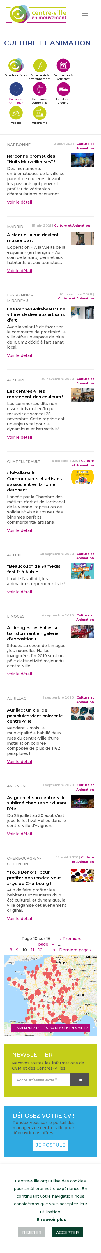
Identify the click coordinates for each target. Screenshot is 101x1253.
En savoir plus (51, 1219)
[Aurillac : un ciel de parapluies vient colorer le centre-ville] (82, 713)
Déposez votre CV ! (43, 1115)
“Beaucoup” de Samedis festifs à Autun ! (33, 568)
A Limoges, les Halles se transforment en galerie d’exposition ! (33, 633)
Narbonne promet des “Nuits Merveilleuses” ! (31, 158)
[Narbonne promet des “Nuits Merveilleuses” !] (82, 159)
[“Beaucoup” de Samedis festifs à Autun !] (82, 570)
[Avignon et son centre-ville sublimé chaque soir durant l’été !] (82, 800)
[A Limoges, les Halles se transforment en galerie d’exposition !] (82, 631)
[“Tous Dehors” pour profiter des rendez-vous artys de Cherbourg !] (82, 875)
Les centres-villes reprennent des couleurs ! (35, 393)
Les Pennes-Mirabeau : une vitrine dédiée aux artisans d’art (36, 314)
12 (40, 949)
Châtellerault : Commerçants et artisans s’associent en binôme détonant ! (34, 481)
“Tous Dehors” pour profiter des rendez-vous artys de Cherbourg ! (34, 877)
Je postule (50, 1145)
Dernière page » (75, 949)
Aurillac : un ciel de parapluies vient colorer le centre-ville (35, 715)
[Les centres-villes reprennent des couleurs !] (82, 394)
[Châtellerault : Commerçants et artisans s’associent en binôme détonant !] (82, 476)
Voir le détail (19, 202)
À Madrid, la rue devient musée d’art (33, 237)
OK (79, 1080)
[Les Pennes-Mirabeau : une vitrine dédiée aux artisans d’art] (82, 312)
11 (32, 949)
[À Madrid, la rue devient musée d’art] (82, 238)
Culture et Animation (85, 146)
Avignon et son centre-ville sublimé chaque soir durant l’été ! (36, 803)
